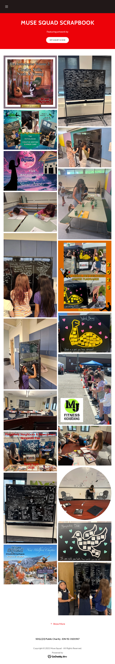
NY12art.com (57, 40)
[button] (7, 7)
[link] (57, 656)
